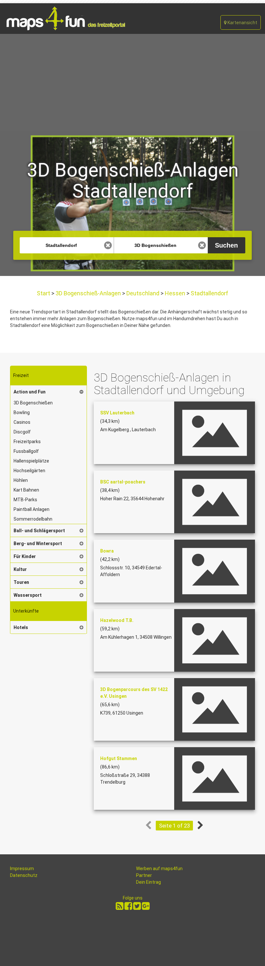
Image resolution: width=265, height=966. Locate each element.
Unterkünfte (26, 611)
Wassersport (28, 595)
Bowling (22, 412)
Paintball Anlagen (31, 509)
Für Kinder (25, 556)
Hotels (21, 627)
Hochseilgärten (29, 470)
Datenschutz (23, 875)
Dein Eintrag (148, 882)
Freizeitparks (27, 441)
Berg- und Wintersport (38, 543)
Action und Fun (30, 391)
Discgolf (22, 431)
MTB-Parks (25, 499)
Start (44, 293)
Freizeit (21, 375)
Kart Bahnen (26, 490)
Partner (144, 875)
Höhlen (21, 480)
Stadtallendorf (208, 293)
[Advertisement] (132, 82)
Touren (21, 582)
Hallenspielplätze (31, 460)
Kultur (20, 569)
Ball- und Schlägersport (39, 530)
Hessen (175, 293)
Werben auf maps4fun (159, 868)
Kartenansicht (242, 22)
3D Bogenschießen (33, 402)
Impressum (22, 868)
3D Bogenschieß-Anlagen (88, 293)
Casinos (22, 422)
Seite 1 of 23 (174, 825)
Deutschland (143, 293)
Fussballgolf (26, 451)
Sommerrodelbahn (33, 519)
